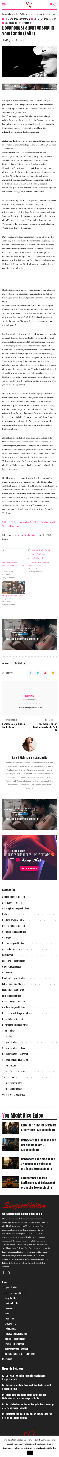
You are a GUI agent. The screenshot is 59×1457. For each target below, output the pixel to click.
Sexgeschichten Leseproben (15, 1054)
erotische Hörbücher (12, 949)
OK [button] (30, 1453)
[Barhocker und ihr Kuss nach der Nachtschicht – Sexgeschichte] (10, 1144)
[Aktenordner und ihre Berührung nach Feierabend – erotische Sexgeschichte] (10, 1182)
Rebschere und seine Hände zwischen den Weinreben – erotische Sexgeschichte (38, 1164)
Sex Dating (7, 1036)
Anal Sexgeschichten (12, 902)
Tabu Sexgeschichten (12, 1083)
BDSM (4, 914)
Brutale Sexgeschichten (13, 926)
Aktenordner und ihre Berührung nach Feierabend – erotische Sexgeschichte (38, 1183)
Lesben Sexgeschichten (13, 990)
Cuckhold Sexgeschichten (14, 932)
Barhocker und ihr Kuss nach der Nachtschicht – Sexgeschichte (38, 1145)
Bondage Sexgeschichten (14, 920)
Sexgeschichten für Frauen (18, 23)
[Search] (55, 4)
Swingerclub (8, 1077)
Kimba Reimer (30, 534)
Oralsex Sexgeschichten (13, 1001)
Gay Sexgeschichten (11, 967)
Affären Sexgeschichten (13, 897)
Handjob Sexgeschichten (13, 978)
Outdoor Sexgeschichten (17, 19)
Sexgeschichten (9, 1042)
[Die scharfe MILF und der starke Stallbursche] (39, 554)
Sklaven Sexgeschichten (13, 1071)
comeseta (16, 534)
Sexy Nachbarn (9, 1065)
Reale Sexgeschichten (45, 19)
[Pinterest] (45, 673)
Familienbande (9, 955)
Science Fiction (9, 1030)
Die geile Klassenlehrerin (12, 595)
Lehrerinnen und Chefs (12, 984)
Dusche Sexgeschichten (13, 943)
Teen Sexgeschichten (12, 1089)
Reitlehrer (20, 663)
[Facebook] (30, 673)
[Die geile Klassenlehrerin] (13, 587)
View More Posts (29, 699)
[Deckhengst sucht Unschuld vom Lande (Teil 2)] (13, 554)
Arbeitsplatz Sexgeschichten (15, 908)
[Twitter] (38, 673)
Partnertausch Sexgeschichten (17, 1013)
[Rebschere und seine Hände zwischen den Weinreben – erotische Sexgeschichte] (10, 1163)
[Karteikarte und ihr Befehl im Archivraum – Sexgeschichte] (10, 1128)
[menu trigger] (5, 4)
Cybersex (6, 937)
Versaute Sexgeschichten (14, 1094)
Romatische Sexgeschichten (15, 1025)
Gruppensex (7, 972)
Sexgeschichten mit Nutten (15, 1060)
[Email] (53, 673)
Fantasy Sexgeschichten (13, 961)
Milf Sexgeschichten (11, 996)
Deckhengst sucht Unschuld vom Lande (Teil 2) (13, 565)
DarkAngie (7, 40)
